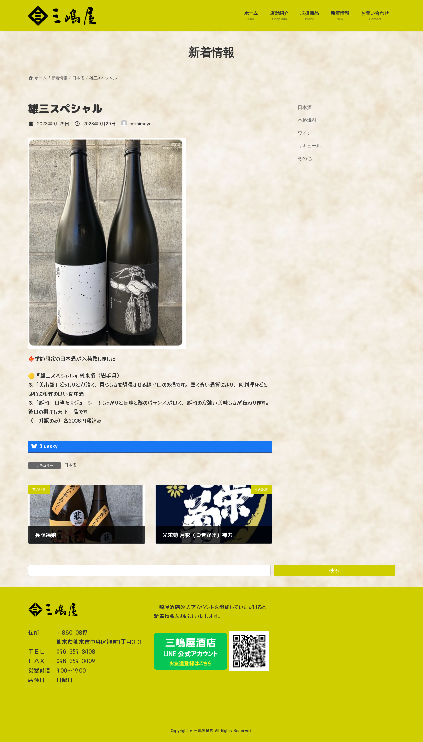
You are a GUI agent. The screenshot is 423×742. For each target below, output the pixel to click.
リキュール (309, 145)
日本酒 (70, 465)
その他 (305, 158)
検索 (334, 570)
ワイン (305, 133)
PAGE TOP (406, 713)
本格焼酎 (307, 120)
